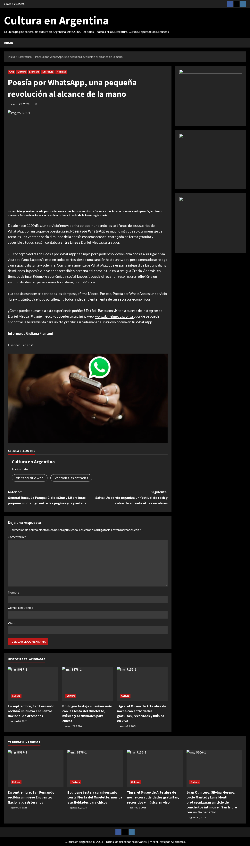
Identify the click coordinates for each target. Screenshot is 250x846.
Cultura (21, 71)
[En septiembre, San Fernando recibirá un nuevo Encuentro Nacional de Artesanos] (33, 684)
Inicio (8, 43)
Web (11, 623)
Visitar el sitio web (29, 478)
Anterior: (47, 498)
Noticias (61, 71)
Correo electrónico (20, 607)
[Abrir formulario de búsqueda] (245, 43)
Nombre (13, 592)
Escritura (34, 71)
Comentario (17, 537)
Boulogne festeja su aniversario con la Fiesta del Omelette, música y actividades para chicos (94, 797)
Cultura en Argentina (56, 20)
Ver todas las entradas (71, 478)
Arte (11, 71)
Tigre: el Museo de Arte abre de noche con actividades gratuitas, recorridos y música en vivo (153, 797)
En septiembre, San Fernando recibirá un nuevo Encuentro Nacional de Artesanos (31, 711)
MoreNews (157, 841)
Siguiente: (131, 498)
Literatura (47, 71)
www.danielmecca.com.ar (114, 316)
